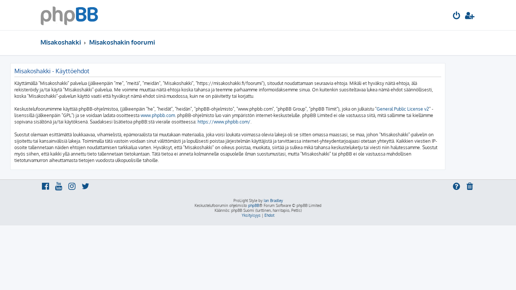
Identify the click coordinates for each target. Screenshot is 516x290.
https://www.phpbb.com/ (224, 122)
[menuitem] (456, 16)
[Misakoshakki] (69, 15)
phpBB (253, 205)
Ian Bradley (273, 200)
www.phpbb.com (158, 115)
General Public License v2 (403, 109)
